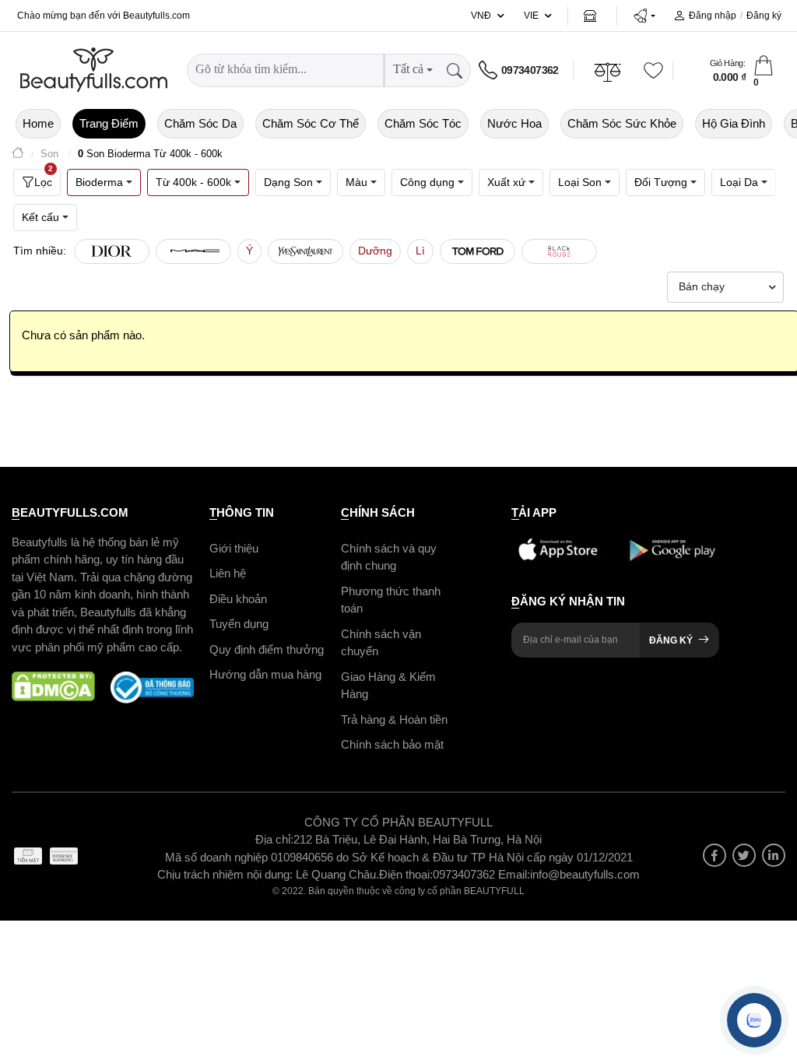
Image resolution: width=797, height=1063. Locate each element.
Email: (514, 874)
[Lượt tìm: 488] (477, 251)
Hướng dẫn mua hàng (265, 674)
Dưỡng (375, 250)
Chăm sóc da (200, 123)
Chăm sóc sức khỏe (621, 123)
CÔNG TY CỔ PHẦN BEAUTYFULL (398, 822)
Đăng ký (763, 15)
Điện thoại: (406, 874)
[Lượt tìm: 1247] (111, 251)
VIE (531, 15)
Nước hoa (514, 123)
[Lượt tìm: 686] (305, 251)
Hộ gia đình (733, 123)
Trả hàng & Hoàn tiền (394, 719)
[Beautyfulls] (18, 154)
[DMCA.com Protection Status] (53, 687)
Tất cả (408, 68)
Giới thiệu (233, 548)
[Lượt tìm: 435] (559, 251)
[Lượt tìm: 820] (193, 251)
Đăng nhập (712, 15)
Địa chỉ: (274, 839)
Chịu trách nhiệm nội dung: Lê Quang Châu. (268, 874)
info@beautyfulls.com (585, 874)
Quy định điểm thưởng (266, 649)
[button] (644, 15)
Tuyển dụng (239, 623)
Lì (420, 250)
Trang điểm (109, 123)
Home (38, 123)
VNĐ (481, 15)
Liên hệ (227, 573)
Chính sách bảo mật (392, 744)
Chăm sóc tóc (423, 123)
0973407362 (530, 70)
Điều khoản (238, 598)
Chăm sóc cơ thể (310, 123)
